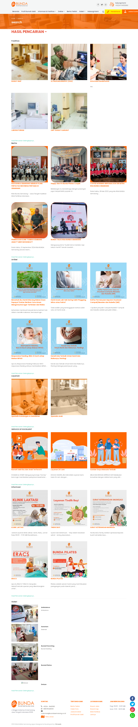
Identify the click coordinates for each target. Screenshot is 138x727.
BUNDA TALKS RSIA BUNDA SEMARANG (66, 239)
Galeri (81, 11)
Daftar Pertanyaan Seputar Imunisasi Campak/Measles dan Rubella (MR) (105, 301)
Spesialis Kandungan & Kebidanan (25, 416)
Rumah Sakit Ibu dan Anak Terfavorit (26, 469)
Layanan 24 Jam (58, 469)
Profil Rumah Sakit (28, 11)
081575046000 (48, 709)
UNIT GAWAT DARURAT (60, 130)
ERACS (14, 578)
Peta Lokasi (49, 717)
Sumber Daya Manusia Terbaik (103, 469)
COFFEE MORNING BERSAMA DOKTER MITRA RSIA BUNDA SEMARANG (107, 184)
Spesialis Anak (57, 416)
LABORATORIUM (17, 130)
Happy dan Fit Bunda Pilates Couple (65, 183)
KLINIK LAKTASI (17, 527)
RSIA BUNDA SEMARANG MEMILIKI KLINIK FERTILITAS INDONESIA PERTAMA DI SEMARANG (27, 186)
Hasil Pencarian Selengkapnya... (23, 141)
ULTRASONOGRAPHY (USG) (62, 81)
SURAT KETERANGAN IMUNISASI (102, 527)
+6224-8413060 (121, 5)
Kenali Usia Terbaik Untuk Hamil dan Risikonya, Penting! (65, 357)
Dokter (61, 11)
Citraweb (58, 724)
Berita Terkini (72, 11)
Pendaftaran (115, 12)
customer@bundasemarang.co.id (53, 713)
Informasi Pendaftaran (99, 81)
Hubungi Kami (93, 11)
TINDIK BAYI (55, 527)
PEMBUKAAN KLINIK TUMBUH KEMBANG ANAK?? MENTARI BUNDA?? (26, 240)
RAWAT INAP (16, 81)
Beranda (15, 11)
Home (13, 19)
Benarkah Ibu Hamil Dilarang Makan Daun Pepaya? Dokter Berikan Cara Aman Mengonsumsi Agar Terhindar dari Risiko (28, 302)
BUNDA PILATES (57, 578)
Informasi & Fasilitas (46, 11)
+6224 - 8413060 (49, 706)
